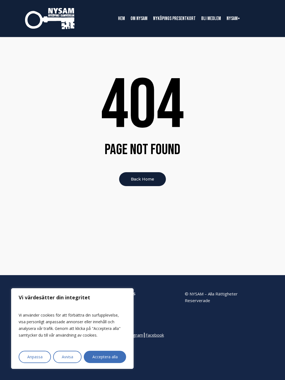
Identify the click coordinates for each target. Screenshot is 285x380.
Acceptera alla (105, 356)
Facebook (155, 335)
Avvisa (67, 356)
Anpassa (35, 356)
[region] (72, 328)
